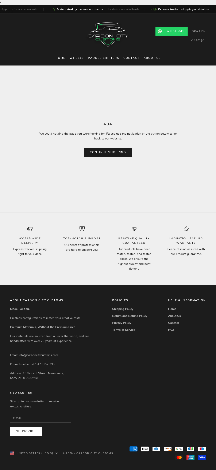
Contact (131, 57)
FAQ (171, 330)
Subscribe (26, 431)
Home (60, 57)
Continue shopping (108, 152)
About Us (152, 57)
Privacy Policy (121, 323)
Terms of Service (123, 330)
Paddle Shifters (103, 57)
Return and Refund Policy (129, 316)
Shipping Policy (122, 309)
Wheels (77, 57)
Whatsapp (176, 31)
